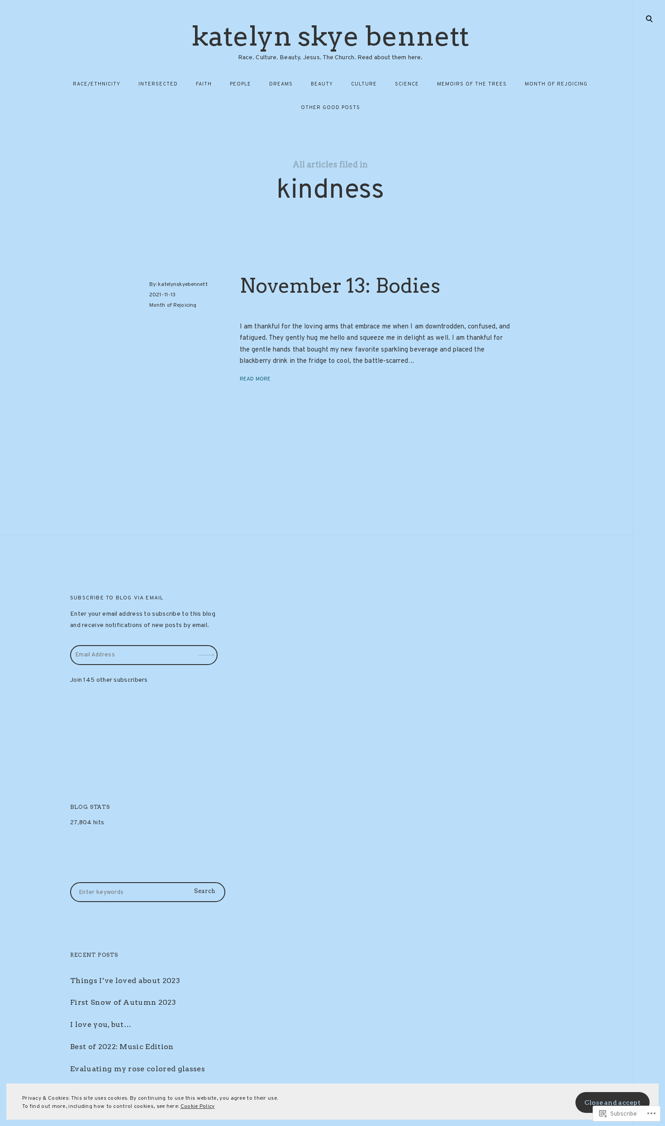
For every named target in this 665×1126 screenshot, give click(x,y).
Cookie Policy (197, 1106)
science (407, 84)
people (240, 84)
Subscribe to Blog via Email (116, 598)
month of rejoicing (556, 84)
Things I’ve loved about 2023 (125, 980)
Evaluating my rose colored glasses (137, 1068)
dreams (281, 84)
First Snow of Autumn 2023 (123, 1002)
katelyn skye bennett (330, 35)
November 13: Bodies (340, 286)
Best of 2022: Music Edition (122, 1046)
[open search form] (649, 19)
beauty (322, 84)
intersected (158, 84)
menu (649, 18)
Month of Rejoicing (172, 305)
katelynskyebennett (182, 284)
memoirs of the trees (472, 84)
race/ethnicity (96, 84)
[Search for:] (147, 892)
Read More (255, 378)
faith (204, 84)
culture (364, 84)
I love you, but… (100, 1024)
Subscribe (207, 649)
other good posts (330, 108)
